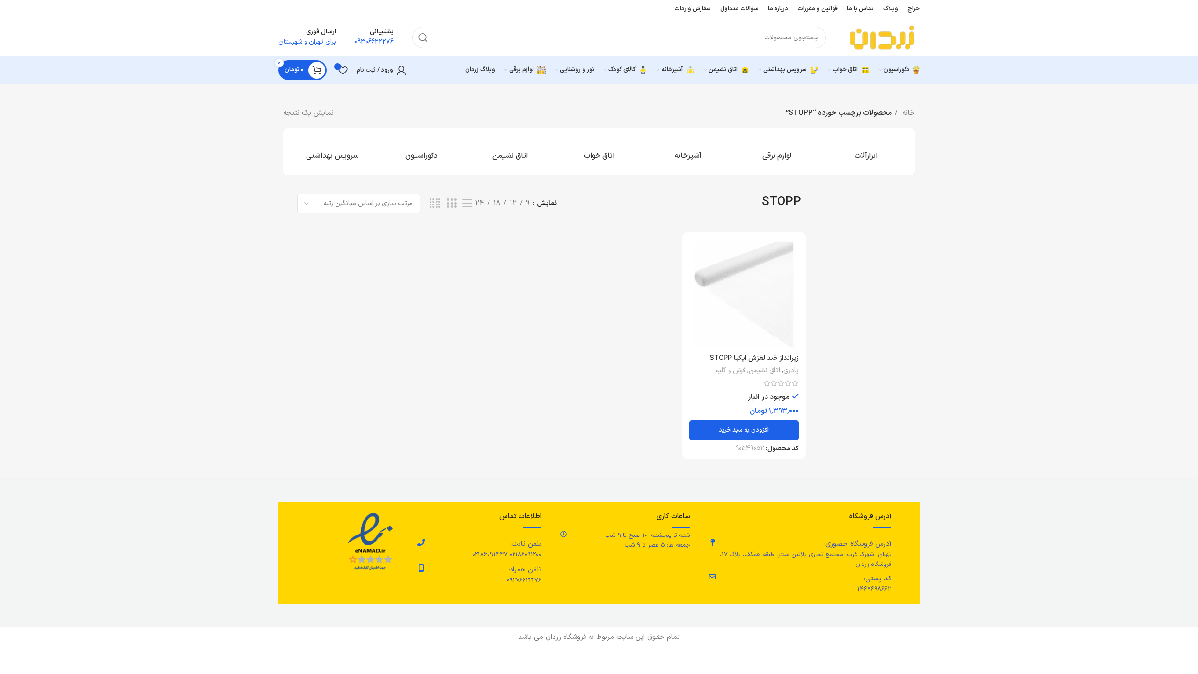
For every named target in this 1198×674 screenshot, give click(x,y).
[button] (744, 430)
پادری (791, 370)
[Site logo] (882, 37)
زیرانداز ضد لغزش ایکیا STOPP (754, 358)
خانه (907, 113)
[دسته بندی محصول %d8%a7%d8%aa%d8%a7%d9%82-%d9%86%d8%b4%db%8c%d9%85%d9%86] (510, 152)
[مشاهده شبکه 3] (451, 204)
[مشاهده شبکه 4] (435, 204)
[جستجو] (423, 37)
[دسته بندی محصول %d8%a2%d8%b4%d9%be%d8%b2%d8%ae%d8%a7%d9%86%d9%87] (688, 152)
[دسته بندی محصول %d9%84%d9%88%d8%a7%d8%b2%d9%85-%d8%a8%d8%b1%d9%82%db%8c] (777, 152)
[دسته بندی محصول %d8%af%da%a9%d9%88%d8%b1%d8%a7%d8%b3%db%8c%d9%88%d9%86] (421, 152)
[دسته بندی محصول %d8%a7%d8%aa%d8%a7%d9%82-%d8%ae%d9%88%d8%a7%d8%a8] (599, 152)
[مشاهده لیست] (467, 204)
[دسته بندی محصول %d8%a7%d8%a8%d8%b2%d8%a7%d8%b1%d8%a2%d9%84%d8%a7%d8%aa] (866, 152)
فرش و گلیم (730, 370)
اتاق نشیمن (764, 370)
